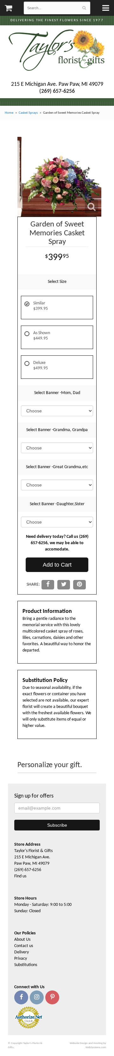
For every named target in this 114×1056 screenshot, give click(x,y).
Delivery (21, 952)
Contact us (23, 946)
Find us (20, 876)
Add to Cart (57, 565)
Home (9, 113)
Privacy (20, 958)
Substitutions (25, 965)
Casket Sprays (28, 113)
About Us (22, 939)
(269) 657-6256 (27, 870)
